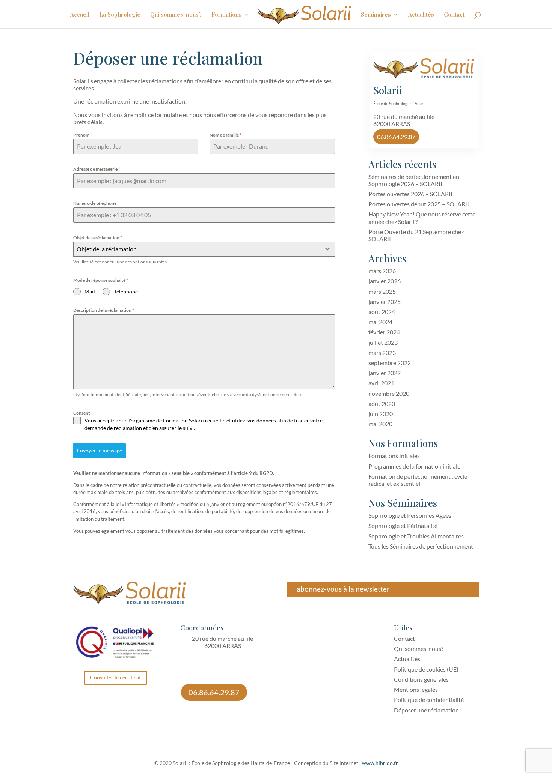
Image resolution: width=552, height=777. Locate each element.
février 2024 (384, 331)
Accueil (79, 15)
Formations (226, 15)
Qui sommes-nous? (176, 15)
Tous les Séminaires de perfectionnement (420, 546)
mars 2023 (382, 352)
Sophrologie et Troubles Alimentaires (416, 536)
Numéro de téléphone (94, 203)
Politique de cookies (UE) (426, 669)
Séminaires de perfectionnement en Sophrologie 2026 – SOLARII (413, 180)
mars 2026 (382, 270)
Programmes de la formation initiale (414, 466)
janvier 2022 (384, 372)
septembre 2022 (389, 362)
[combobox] (204, 249)
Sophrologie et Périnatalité (402, 525)
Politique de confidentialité (429, 699)
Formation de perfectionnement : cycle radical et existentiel (417, 480)
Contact (454, 15)
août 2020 (381, 403)
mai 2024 (380, 321)
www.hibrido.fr (380, 763)
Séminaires (376, 15)
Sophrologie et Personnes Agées (409, 515)
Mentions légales (416, 689)
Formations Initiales (394, 455)
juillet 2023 (383, 342)
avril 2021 (381, 382)
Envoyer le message (99, 450)
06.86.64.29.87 (396, 136)
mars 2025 (382, 291)
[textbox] (197, 249)
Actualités (421, 15)
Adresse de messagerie (96, 169)
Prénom (82, 135)
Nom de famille (225, 135)
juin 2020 (380, 413)
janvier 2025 (384, 301)
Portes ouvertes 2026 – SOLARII (410, 193)
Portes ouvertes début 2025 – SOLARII (418, 203)
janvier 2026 (384, 280)
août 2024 (381, 311)
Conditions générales (421, 679)
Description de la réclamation (103, 310)
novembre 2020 (388, 393)
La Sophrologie (119, 15)
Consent (83, 413)
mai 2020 (380, 423)
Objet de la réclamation (97, 237)
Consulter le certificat (115, 677)
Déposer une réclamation (426, 710)
